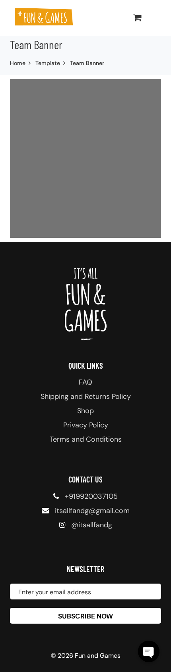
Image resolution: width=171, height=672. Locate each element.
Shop (85, 410)
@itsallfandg (91, 525)
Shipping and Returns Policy (86, 396)
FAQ (85, 382)
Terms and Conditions (86, 439)
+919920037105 (91, 496)
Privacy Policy (85, 425)
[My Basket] (137, 17)
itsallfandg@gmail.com (92, 510)
